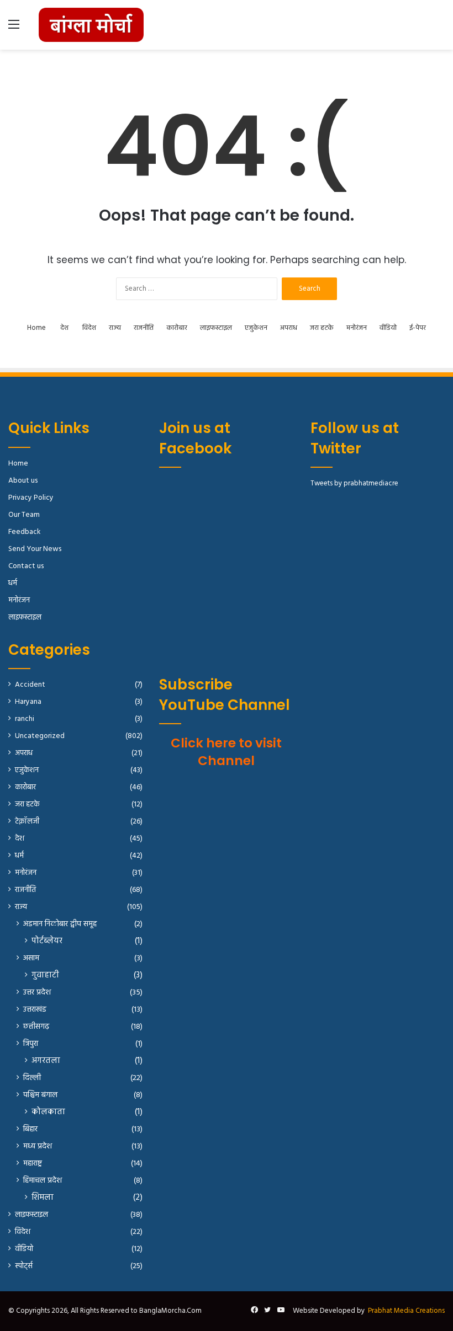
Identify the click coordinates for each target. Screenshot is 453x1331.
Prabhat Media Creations (406, 1311)
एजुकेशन (256, 328)
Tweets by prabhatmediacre (354, 483)
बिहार (30, 1129)
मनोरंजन (356, 328)
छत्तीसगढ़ (36, 1027)
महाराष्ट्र (32, 1163)
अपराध (288, 328)
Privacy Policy (31, 498)
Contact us (26, 566)
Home (36, 328)
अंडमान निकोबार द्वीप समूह (60, 924)
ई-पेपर (417, 328)
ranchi (24, 719)
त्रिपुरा (30, 1044)
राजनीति (144, 328)
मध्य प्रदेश (37, 1146)
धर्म (12, 583)
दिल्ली (32, 1078)
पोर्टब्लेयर (46, 941)
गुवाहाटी (45, 975)
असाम (31, 958)
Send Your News (34, 549)
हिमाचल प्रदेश (42, 1180)
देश (64, 328)
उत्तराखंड (34, 1009)
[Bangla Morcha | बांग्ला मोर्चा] (91, 25)
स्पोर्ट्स (24, 1266)
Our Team (24, 515)
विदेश (89, 328)
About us (23, 481)
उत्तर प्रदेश (37, 992)
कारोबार (176, 328)
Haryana (28, 702)
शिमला (42, 1198)
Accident (30, 685)
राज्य (115, 328)
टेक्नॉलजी (27, 821)
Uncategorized (40, 736)
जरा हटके (322, 328)
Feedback (24, 532)
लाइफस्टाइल (216, 328)
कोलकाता (48, 1112)
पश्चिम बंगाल (40, 1095)
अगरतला (45, 1061)
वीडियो (388, 328)
